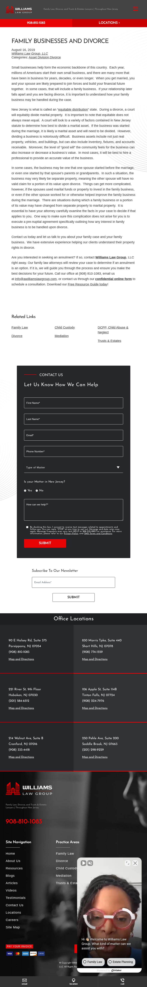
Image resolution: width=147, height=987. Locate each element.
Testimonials (16, 898)
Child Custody (65, 327)
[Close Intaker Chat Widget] (135, 863)
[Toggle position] (128, 863)
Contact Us (14, 905)
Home (10, 853)
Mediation (62, 336)
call (122, 984)
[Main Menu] (135, 8)
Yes (30, 490)
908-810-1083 (36, 23)
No (41, 490)
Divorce (55, 57)
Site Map (13, 927)
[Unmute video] (83, 863)
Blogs (10, 875)
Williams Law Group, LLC (29, 53)
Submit (45, 543)
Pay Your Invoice (19, 946)
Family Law (19, 327)
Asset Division (39, 57)
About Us (13, 861)
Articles (12, 883)
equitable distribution (73, 109)
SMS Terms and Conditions (98, 534)
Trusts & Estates (109, 341)
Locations (13, 912)
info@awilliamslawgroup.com (36, 279)
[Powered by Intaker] (116, 970)
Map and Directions (21, 659)
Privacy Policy (71, 534)
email (24, 984)
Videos (11, 890)
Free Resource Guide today (87, 284)
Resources (14, 868)
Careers (12, 920)
